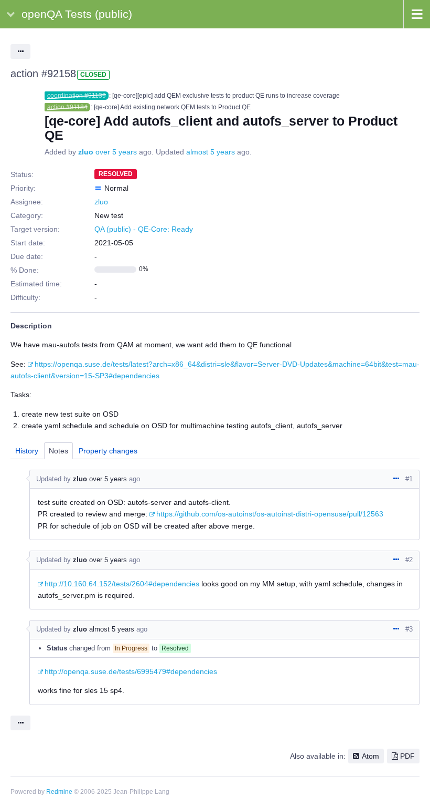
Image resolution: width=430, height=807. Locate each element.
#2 (409, 560)
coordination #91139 (76, 95)
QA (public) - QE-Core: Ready (143, 229)
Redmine (59, 791)
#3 (409, 629)
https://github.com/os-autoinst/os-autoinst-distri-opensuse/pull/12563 (269, 514)
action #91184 (67, 107)
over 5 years (116, 152)
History (26, 451)
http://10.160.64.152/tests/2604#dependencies (122, 584)
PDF (407, 756)
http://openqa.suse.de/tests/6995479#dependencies (131, 671)
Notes (58, 451)
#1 (409, 479)
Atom (370, 756)
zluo (85, 152)
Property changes (108, 451)
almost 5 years (210, 152)
